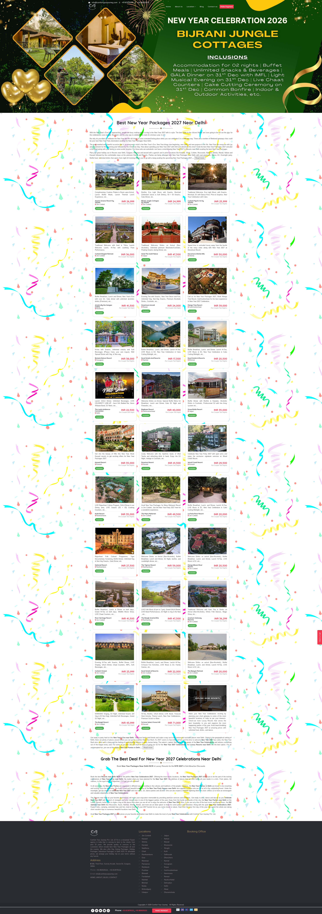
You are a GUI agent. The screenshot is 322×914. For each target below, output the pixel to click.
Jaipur (166, 836)
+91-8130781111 (127, 2)
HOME (92, 877)
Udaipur (145, 892)
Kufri (166, 851)
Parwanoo (146, 864)
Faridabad (146, 876)
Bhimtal (145, 883)
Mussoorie (168, 845)
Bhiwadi (145, 873)
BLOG (106, 877)
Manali (166, 842)
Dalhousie (168, 854)
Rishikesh (145, 867)
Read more (199, 158)
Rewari (167, 876)
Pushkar (145, 870)
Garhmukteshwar (171, 870)
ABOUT (99, 877)
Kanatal (145, 845)
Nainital (145, 880)
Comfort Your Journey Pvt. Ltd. (101, 840)
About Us (179, 7)
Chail (144, 851)
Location (191, 7)
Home (168, 7)
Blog (202, 7)
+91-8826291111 (143, 2)
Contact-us (212, 7)
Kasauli (145, 839)
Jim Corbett (146, 836)
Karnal (166, 861)
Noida (144, 886)
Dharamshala (169, 892)
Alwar (166, 889)
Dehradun (168, 883)
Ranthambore (147, 854)
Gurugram (168, 864)
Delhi (166, 886)
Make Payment (226, 7)
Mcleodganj (146, 889)
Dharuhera (168, 858)
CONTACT (113, 877)
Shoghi (167, 848)
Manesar (145, 861)
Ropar (166, 867)
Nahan (166, 839)
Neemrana (168, 873)
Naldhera (145, 848)
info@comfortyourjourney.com (104, 2)
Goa (143, 858)
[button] (157, 110)
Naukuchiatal (169, 880)
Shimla (144, 842)
